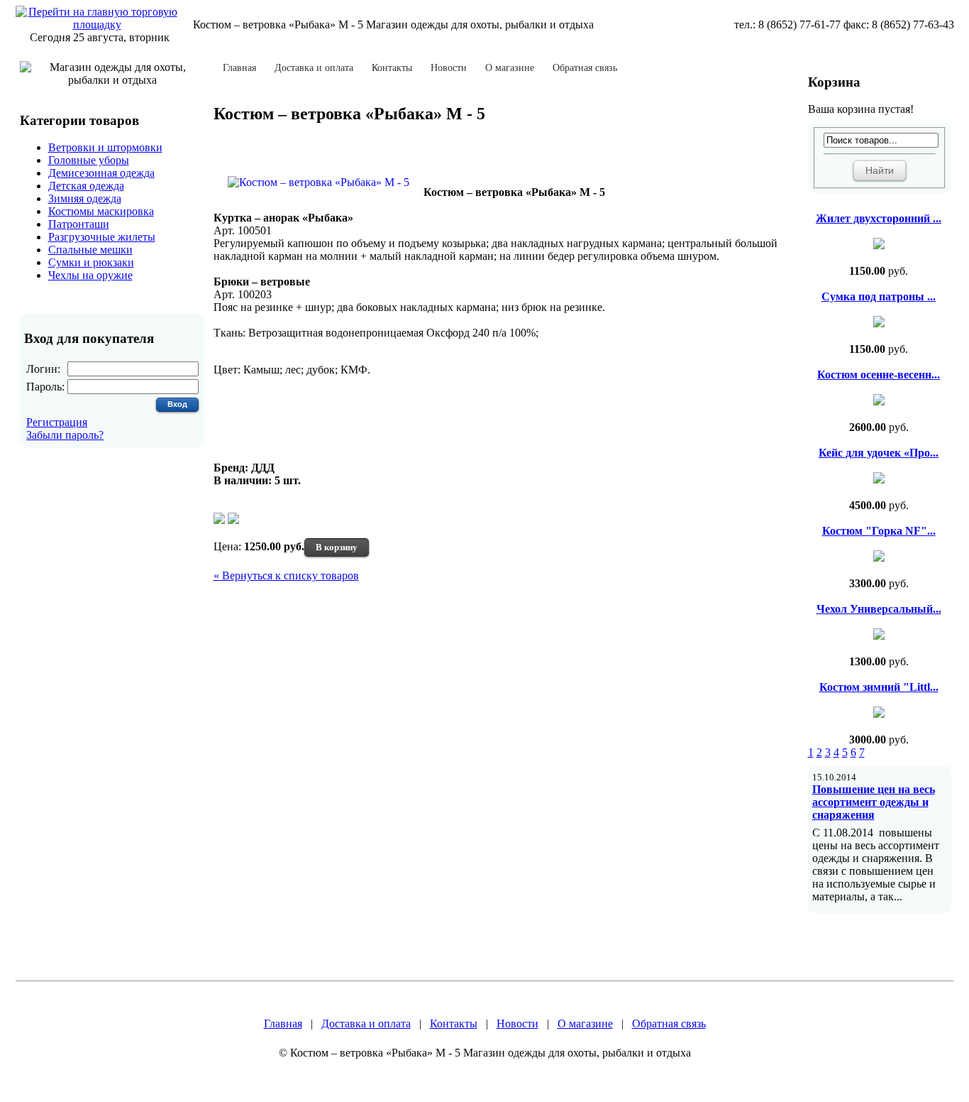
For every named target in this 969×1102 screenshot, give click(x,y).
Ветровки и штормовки (105, 147)
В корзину (337, 547)
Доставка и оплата (314, 68)
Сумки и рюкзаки (91, 262)
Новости (449, 68)
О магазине (509, 68)
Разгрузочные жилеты (101, 237)
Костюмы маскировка (101, 211)
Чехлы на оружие (90, 275)
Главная (239, 68)
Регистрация (56, 422)
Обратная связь (585, 68)
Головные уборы (88, 160)
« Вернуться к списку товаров (286, 575)
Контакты (392, 68)
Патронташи (78, 224)
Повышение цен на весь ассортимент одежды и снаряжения (873, 802)
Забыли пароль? (65, 435)
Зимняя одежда (84, 198)
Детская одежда (86, 186)
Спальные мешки (90, 250)
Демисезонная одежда (101, 173)
